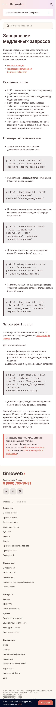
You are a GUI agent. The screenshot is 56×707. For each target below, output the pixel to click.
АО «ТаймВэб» (18, 691)
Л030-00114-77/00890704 (12, 695)
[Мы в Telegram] (6, 491)
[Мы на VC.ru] (13, 491)
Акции (6, 541)
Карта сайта (8, 668)
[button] (51, 4)
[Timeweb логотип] (19, 4)
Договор (7, 532)
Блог (5, 678)
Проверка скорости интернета (16, 546)
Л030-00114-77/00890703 (12, 697)
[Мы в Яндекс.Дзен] (20, 491)
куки (20, 704)
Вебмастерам (9, 568)
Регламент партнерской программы (18, 582)
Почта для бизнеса (11, 609)
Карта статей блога (11, 673)
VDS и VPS (7, 604)
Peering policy (9, 587)
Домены (6, 613)
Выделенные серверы (12, 618)
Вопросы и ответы (11, 527)
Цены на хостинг (10, 513)
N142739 (35, 693)
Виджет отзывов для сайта (15, 623)
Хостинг (6, 599)
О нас (5, 645)
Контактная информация (14, 654)
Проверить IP (8, 555)
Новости (6, 536)
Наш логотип (8, 577)
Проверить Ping (10, 551)
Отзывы (6, 650)
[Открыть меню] (5, 4)
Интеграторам (9, 573)
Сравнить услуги (10, 517)
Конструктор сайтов (11, 628)
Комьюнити (8, 659)
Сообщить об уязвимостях (14, 664)
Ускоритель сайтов (11, 632)
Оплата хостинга (10, 522)
